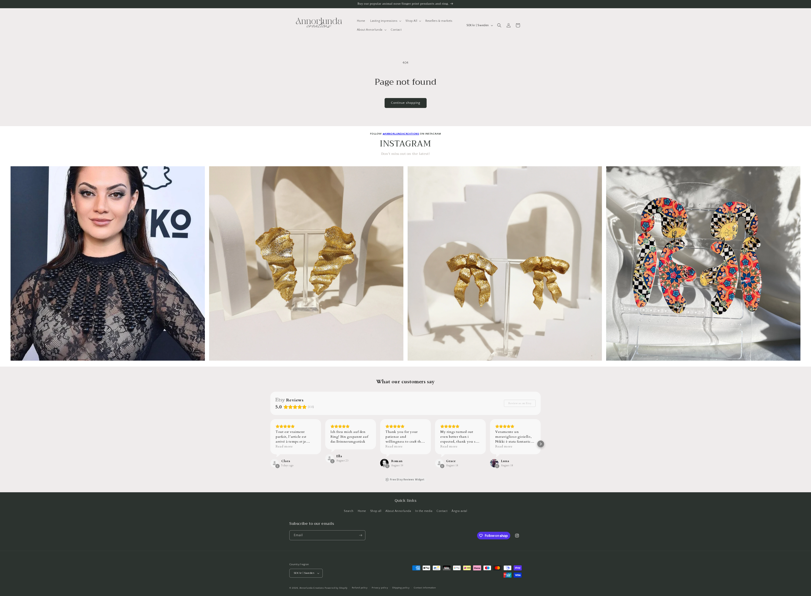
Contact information (425, 587)
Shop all (375, 511)
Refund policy (360, 587)
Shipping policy (401, 587)
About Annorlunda (398, 511)
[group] (108, 263)
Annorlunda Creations (311, 588)
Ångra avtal (459, 511)
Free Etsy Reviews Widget (407, 479)
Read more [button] (284, 446)
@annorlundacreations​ (401, 133)
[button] (385, 20)
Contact (442, 511)
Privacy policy (380, 587)
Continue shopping (405, 103)
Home (362, 511)
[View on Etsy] (274, 463)
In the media (423, 511)
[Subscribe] (360, 535)
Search (349, 511)
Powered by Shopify (336, 588)
